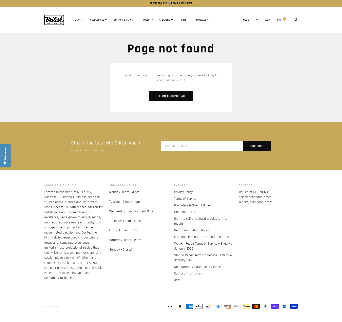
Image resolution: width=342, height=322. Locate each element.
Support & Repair (123, 20)
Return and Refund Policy (191, 230)
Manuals (201, 20)
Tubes (146, 20)
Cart (281, 20)
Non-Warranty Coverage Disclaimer (198, 267)
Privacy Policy (183, 192)
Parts (183, 20)
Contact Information (188, 273)
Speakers (164, 20)
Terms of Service (185, 199)
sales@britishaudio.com (255, 197)
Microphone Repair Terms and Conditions (202, 237)
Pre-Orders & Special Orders (193, 205)
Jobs (177, 280)
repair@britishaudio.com (255, 202)
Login (267, 20)
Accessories (97, 20)
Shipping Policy (185, 212)
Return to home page (171, 96)
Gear (77, 20)
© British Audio (51, 306)
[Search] (296, 20)
